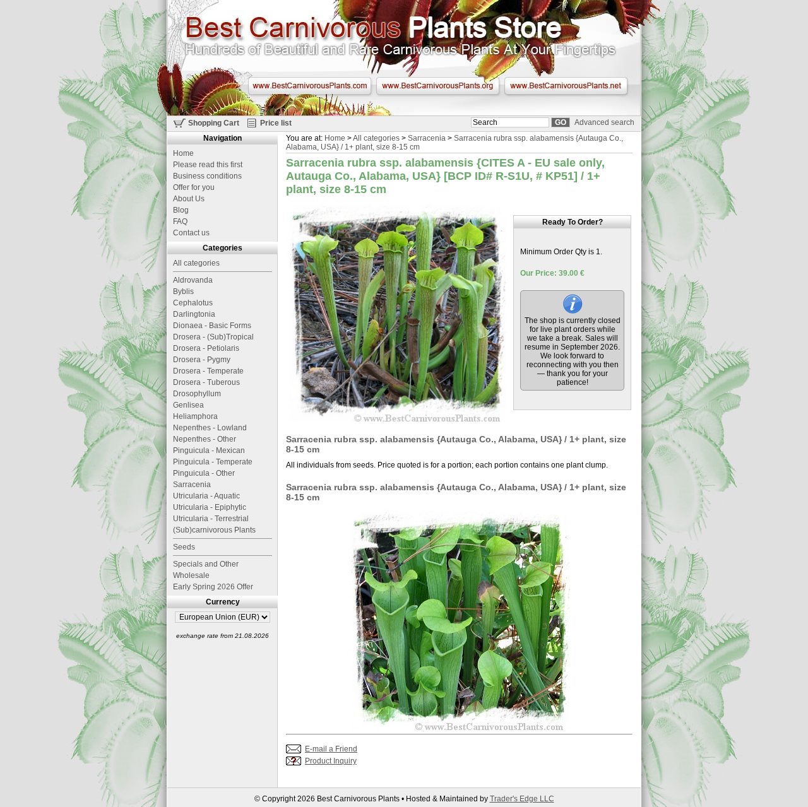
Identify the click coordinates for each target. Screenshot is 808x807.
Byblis (183, 291)
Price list (276, 123)
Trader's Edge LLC (522, 798)
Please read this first (207, 164)
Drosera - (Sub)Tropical (213, 337)
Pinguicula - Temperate (212, 461)
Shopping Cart (213, 123)
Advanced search (604, 122)
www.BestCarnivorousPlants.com (309, 85)
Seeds (184, 547)
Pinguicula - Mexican (209, 450)
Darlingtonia (194, 314)
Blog (181, 210)
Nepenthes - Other (204, 439)
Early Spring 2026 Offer (213, 586)
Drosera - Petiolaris (206, 348)
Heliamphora (195, 416)
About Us (189, 198)
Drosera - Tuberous (206, 382)
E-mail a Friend (331, 749)
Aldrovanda (193, 280)
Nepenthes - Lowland (210, 427)
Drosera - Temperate (208, 371)
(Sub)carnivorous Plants (214, 530)
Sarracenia (427, 138)
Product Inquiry (331, 761)
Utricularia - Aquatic (206, 496)
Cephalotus (193, 302)
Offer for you (194, 187)
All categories (376, 138)
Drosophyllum (197, 393)
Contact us (191, 232)
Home (334, 138)
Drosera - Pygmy (201, 359)
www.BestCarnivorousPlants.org (437, 85)
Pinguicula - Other (204, 473)
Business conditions (207, 176)
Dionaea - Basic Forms (212, 325)
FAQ (180, 221)
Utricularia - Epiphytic (209, 507)
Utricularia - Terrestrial (211, 518)
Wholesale (191, 575)
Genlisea (188, 405)
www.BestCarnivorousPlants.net (565, 85)
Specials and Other (206, 564)
